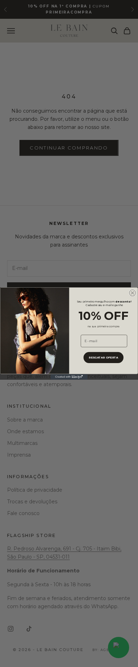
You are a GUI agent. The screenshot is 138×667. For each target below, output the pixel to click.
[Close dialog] (132, 293)
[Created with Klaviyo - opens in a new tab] (69, 377)
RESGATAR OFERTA (103, 357)
